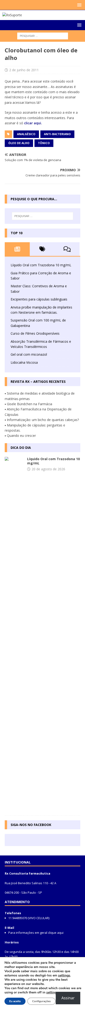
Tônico (44, 143)
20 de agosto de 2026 (48, 469)
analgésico (26, 134)
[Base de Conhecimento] (14, 634)
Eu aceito (15, 1001)
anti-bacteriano (57, 134)
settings (64, 975)
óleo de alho (19, 143)
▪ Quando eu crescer (20, 435)
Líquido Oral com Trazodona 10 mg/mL (41, 265)
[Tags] (42, 249)
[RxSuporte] (12, 15)
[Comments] (67, 249)
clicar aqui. (33, 123)
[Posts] (17, 249)
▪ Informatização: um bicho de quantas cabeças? (42, 419)
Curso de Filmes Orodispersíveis (35, 333)
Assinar (68, 998)
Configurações (41, 1001)
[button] (78, 4)
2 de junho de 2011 (24, 70)
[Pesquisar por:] (42, 35)
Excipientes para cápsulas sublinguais (39, 299)
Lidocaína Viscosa (24, 362)
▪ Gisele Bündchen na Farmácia (28, 404)
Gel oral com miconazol (29, 354)
